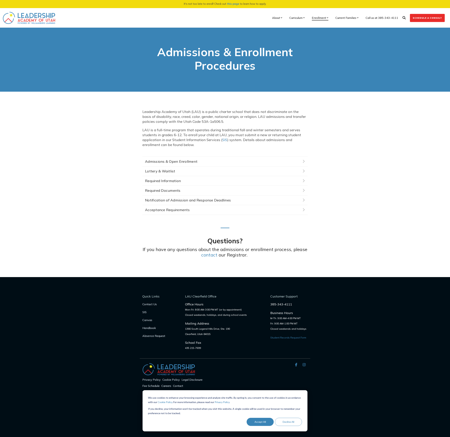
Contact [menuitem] (178, 386)
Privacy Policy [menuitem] (151, 379)
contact (209, 255)
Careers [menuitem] (166, 386)
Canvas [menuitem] (147, 320)
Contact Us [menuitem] (149, 304)
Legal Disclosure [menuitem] (192, 379)
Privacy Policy (222, 402)
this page (233, 3)
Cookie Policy (165, 402)
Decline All (288, 421)
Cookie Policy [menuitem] (171, 379)
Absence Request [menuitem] (153, 336)
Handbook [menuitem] (149, 328)
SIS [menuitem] (144, 312)
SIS (224, 140)
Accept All (260, 421)
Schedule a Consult (427, 18)
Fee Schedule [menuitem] (151, 386)
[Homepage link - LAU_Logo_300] (168, 373)
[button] (297, 364)
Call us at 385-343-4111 (382, 18)
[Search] (404, 18)
